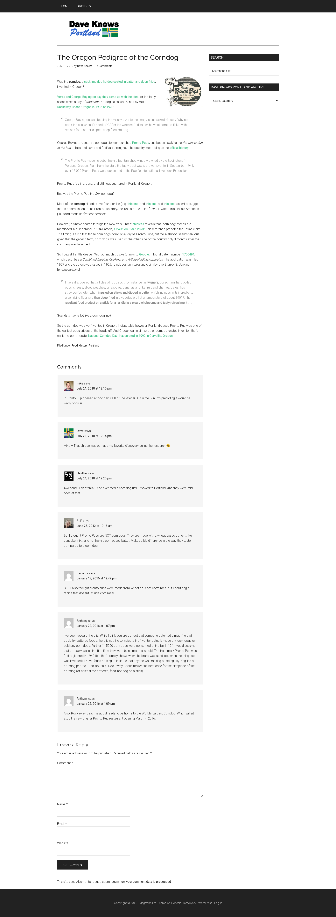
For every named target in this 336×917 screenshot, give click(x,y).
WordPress (205, 903)
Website (62, 843)
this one (133, 204)
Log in (218, 903)
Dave (80, 431)
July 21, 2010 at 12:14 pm (94, 436)
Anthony (82, 621)
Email (62, 824)
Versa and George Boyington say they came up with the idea (97, 97)
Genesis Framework (183, 903)
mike (80, 383)
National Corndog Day (102, 336)
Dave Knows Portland (94, 29)
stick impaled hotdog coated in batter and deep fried (119, 81)
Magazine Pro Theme (152, 903)
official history (179, 148)
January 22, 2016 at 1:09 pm (96, 704)
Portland (94, 345)
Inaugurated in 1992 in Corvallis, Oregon (146, 336)
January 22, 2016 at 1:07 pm (96, 626)
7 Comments (104, 66)
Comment (65, 763)
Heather (82, 473)
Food (75, 345)
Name (62, 804)
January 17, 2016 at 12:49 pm (96, 578)
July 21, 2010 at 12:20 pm (94, 478)
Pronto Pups (140, 143)
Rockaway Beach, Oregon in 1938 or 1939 (85, 107)
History (83, 345)
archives (138, 224)
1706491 (188, 254)
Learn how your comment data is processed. (141, 882)
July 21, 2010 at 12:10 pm (94, 388)
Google (144, 254)
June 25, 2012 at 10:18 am (94, 526)
